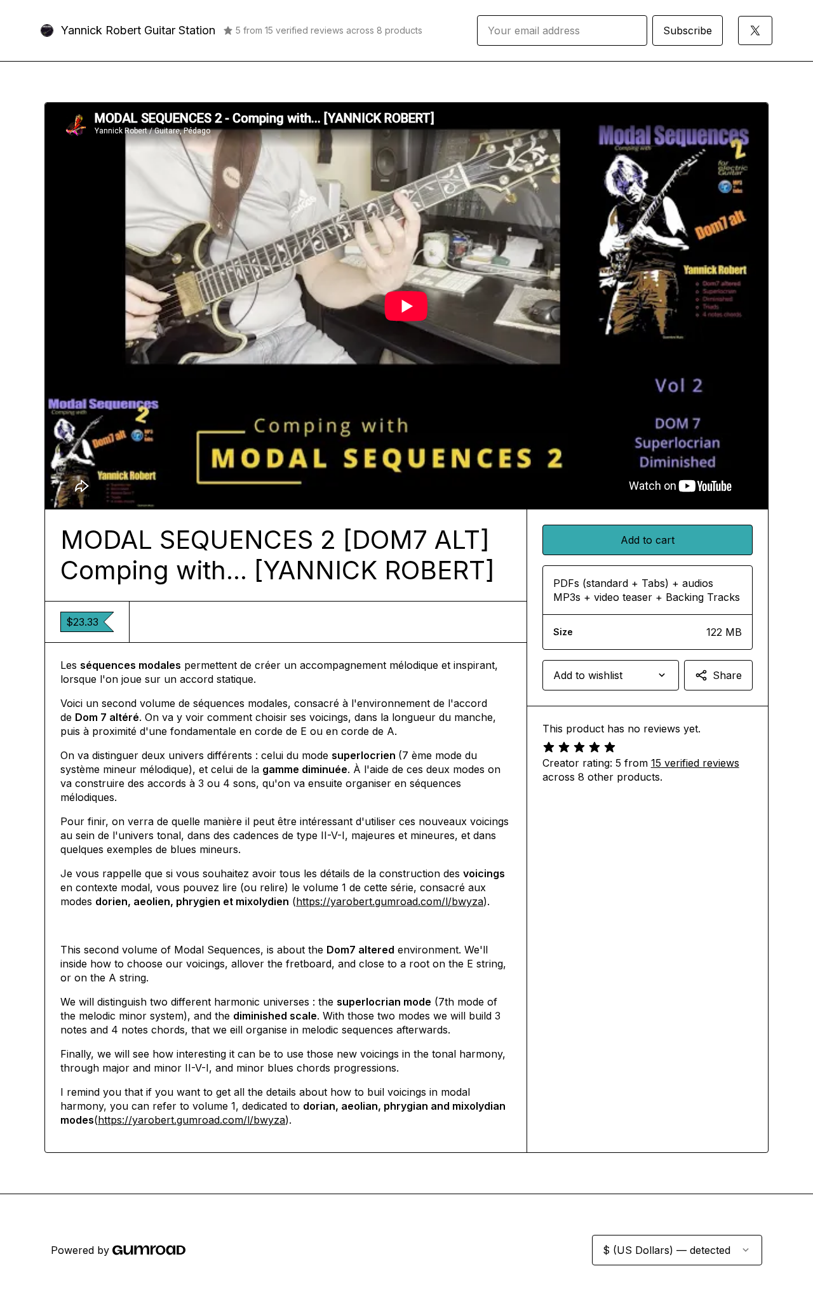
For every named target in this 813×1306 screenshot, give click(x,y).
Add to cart (648, 540)
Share (727, 675)
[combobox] (610, 675)
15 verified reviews (695, 763)
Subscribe (687, 30)
